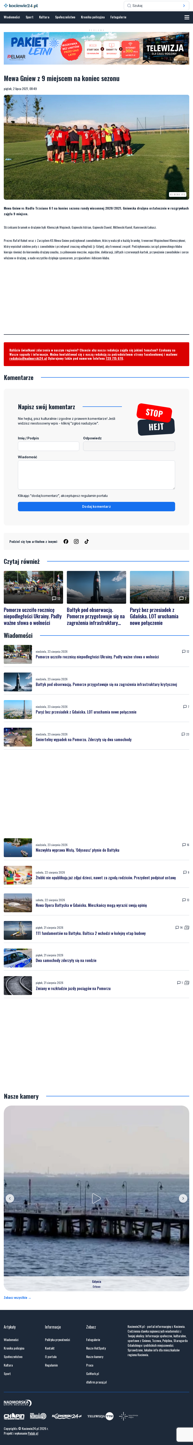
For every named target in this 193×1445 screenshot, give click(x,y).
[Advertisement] (96, 301)
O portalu (50, 1356)
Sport (29, 16)
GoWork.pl (92, 1373)
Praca (89, 1365)
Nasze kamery (94, 1356)
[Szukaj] (184, 5)
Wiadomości (12, 16)
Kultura (44, 16)
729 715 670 (114, 358)
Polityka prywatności (57, 1339)
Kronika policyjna (93, 16)
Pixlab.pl (33, 1433)
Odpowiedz (92, 438)
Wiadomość (27, 457)
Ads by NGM (179, 62)
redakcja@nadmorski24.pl (28, 358)
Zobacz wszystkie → (17, 1297)
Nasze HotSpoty (96, 1348)
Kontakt (50, 1348)
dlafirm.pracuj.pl (96, 1382)
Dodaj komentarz (96, 506)
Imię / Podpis (28, 438)
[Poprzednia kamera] (10, 1198)
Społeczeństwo (65, 16)
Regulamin (51, 1365)
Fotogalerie (118, 16)
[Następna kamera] (183, 1198)
